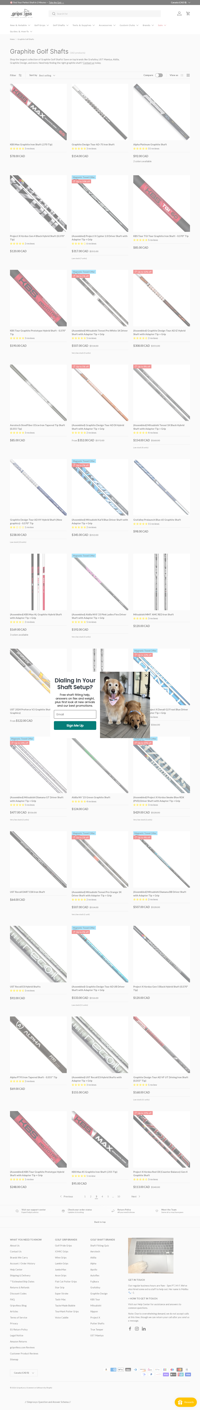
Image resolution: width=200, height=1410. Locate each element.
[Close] (146, 675)
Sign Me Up (75, 725)
